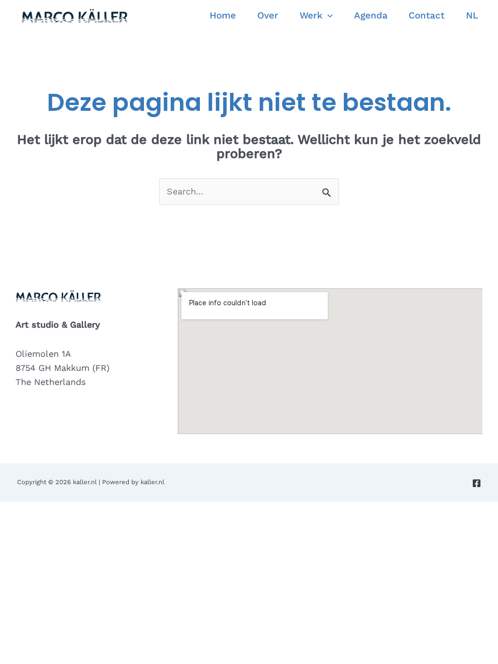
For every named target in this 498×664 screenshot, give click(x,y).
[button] (315, 15)
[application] (327, 15)
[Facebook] (476, 483)
